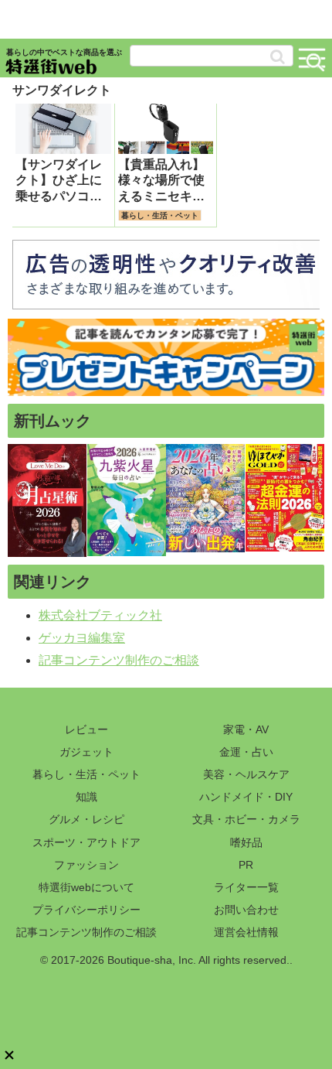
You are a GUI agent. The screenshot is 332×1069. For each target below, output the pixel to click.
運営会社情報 (246, 932)
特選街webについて (86, 887)
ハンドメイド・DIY (246, 797)
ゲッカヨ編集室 (82, 637)
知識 (86, 797)
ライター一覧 (246, 887)
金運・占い (246, 752)
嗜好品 (246, 842)
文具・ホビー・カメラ (246, 819)
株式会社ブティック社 (100, 615)
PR (246, 865)
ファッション (86, 865)
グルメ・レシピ (86, 819)
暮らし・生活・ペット (86, 774)
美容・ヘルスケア (246, 774)
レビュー (86, 729)
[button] (277, 57)
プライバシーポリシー (86, 909)
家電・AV (246, 729)
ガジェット (86, 752)
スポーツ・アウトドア (86, 842)
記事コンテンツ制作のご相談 (119, 660)
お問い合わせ (246, 909)
